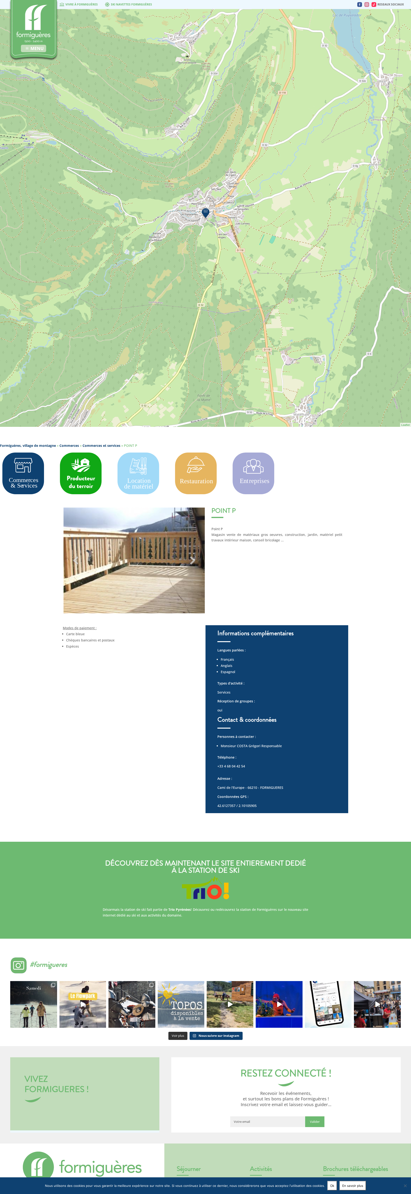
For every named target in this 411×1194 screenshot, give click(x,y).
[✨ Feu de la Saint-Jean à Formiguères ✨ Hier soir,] (377, 1004)
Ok (332, 1186)
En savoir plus (352, 1186)
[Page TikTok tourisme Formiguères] (374, 4)
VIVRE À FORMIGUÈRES (81, 4)
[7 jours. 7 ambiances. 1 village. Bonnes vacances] (33, 1004)
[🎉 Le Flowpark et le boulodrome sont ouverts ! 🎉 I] (82, 1004)
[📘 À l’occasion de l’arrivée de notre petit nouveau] (181, 1004)
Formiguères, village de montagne (28, 445)
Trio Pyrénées (179, 909)
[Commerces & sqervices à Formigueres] (23, 493)
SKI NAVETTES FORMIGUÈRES (131, 4)
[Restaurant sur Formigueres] (196, 493)
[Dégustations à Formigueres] (81, 493)
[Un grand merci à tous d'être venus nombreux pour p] (279, 1004)
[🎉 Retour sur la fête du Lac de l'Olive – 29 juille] (230, 1004)
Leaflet (405, 425)
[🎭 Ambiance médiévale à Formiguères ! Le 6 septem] (131, 1004)
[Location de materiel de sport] (138, 495)
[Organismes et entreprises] (253, 493)
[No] (405, 1185)
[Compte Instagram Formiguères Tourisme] (366, 4)
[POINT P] (206, 213)
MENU (37, 48)
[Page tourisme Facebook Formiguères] (359, 4)
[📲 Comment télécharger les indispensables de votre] (328, 1004)
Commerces (69, 445)
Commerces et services (101, 445)
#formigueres (48, 964)
